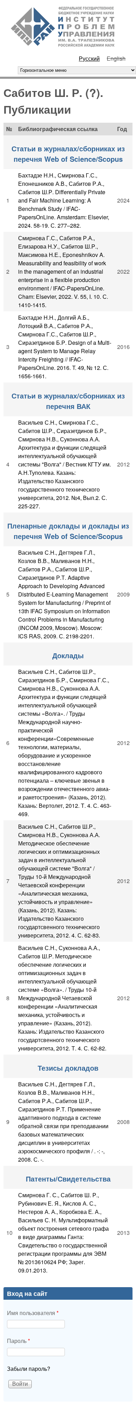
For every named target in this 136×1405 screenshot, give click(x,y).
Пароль (18, 1341)
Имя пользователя (33, 1313)
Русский (89, 58)
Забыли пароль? (28, 1369)
